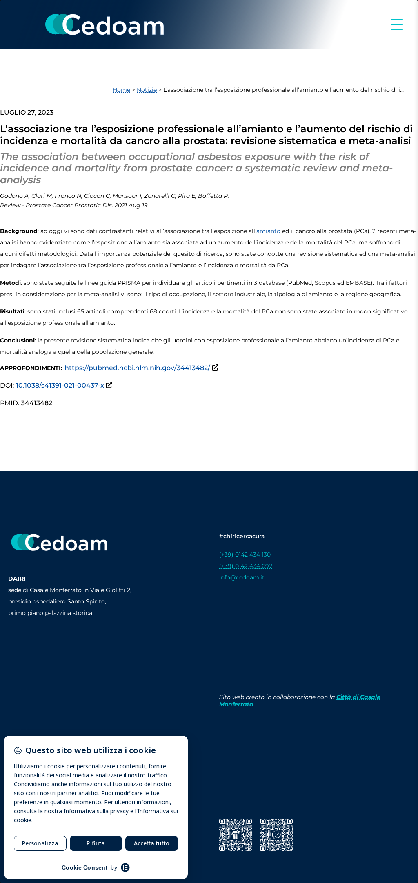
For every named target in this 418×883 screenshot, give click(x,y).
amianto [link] (268, 231)
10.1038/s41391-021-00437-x (60, 385)
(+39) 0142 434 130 (245, 554)
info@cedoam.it (242, 577)
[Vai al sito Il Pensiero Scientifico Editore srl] (235, 835)
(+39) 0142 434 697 (245, 566)
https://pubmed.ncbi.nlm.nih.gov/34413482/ (137, 368)
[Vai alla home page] (104, 24)
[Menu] (396, 24)
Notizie (147, 89)
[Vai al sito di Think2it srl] (276, 835)
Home (121, 89)
